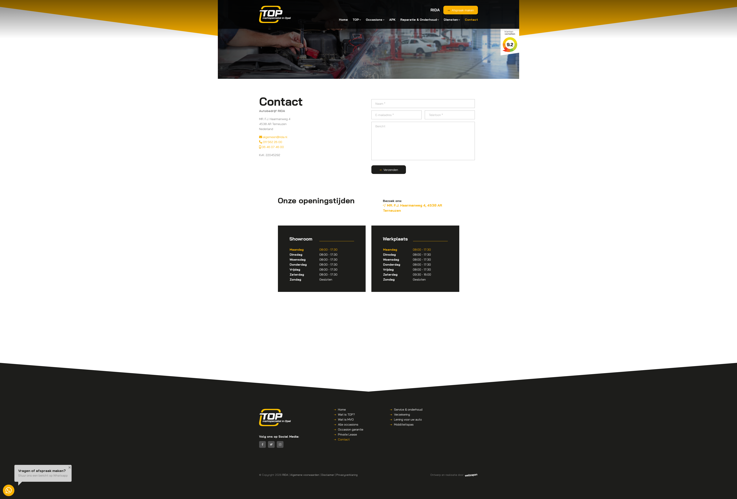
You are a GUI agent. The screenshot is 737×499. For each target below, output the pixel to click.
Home (343, 19)
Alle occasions (348, 424)
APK (392, 19)
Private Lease (347, 434)
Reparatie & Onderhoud (418, 19)
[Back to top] (730, 492)
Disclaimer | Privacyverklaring (339, 474)
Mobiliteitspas (404, 424)
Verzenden (390, 170)
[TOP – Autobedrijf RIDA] (275, 14)
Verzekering (402, 414)
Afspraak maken (463, 10)
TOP (356, 19)
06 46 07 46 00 (272, 147)
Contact (471, 19)
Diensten (451, 19)
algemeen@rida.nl (274, 137)
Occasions (374, 19)
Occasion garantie (350, 429)
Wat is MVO (346, 419)
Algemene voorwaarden (304, 474)
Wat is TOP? (346, 414)
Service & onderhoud (408, 409)
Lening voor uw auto (408, 419)
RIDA (285, 474)
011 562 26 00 (272, 142)
